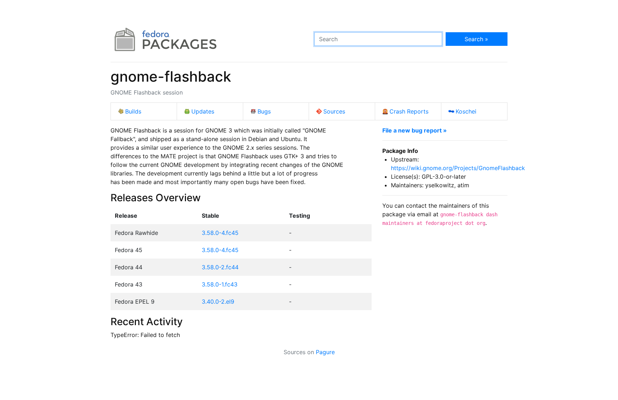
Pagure (325, 352)
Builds (133, 111)
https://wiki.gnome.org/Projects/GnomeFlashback (458, 168)
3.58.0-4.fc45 (220, 232)
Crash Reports (408, 111)
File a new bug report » (414, 130)
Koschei (466, 111)
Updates (202, 111)
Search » (476, 39)
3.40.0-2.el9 (218, 301)
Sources (334, 111)
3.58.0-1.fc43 (219, 284)
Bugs (264, 111)
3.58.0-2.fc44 (220, 267)
